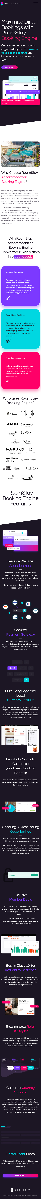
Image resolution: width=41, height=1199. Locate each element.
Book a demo (9, 67)
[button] (36, 4)
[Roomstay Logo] (10, 4)
